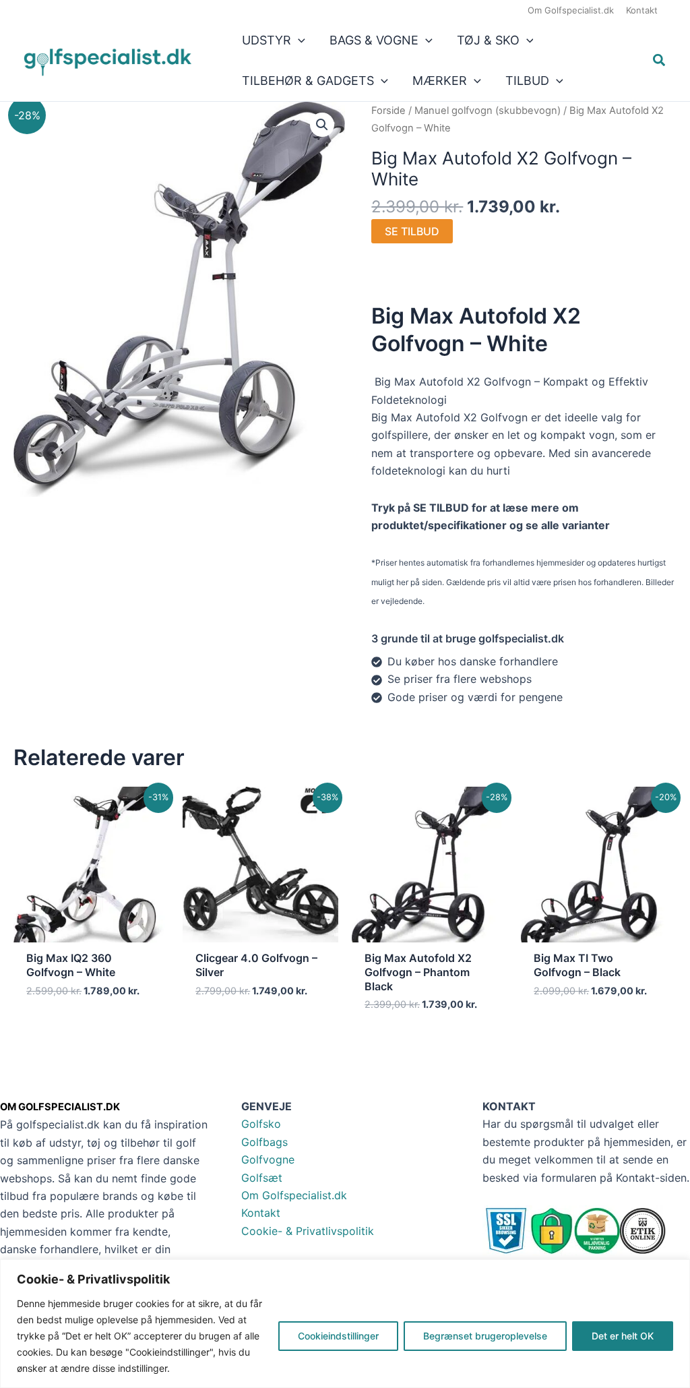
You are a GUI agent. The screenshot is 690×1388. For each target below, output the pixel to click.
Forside (388, 110)
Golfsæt (261, 1177)
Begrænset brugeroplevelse (485, 1335)
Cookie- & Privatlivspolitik (307, 1231)
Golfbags (264, 1142)
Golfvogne (267, 1159)
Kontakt (260, 1212)
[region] (345, 1323)
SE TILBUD (412, 231)
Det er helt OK (623, 1335)
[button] (298, 40)
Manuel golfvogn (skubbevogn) (487, 110)
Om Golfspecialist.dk (294, 1195)
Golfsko (261, 1123)
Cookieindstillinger (338, 1335)
